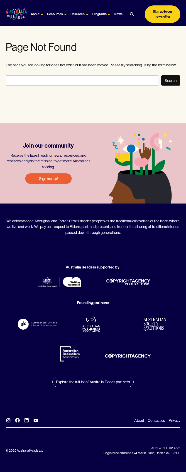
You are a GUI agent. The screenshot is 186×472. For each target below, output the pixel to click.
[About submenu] (42, 14)
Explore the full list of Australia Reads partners (93, 381)
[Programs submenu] (108, 14)
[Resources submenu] (65, 14)
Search (171, 80)
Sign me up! (48, 178)
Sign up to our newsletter (162, 14)
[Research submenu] (87, 14)
